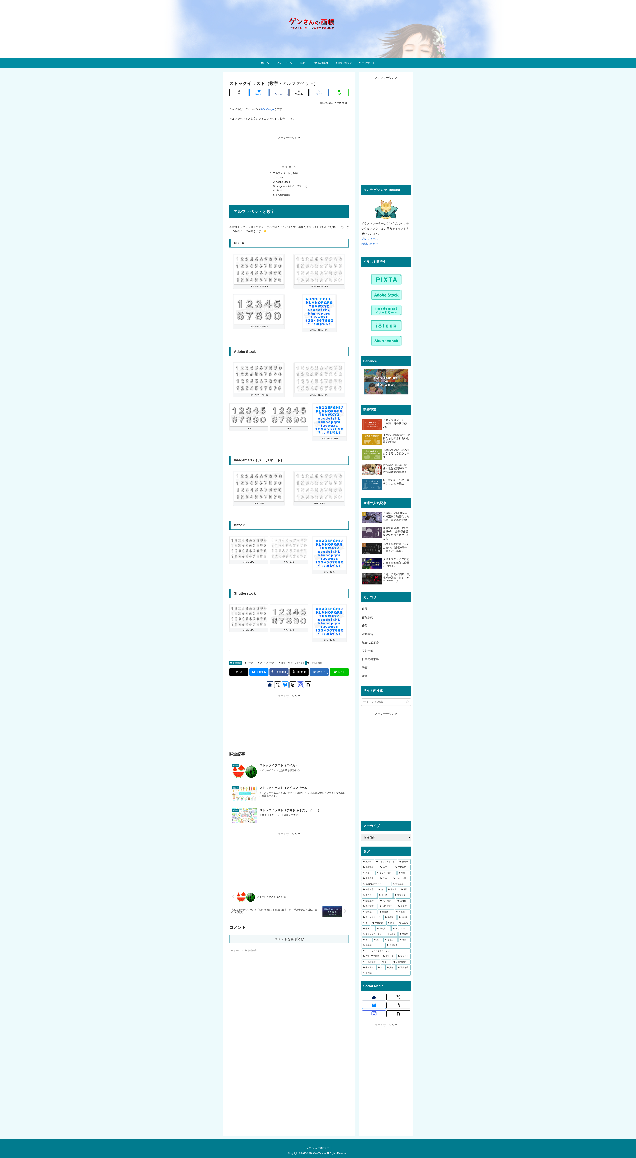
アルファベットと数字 (285, 173)
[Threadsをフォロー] (293, 684)
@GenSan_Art (267, 109)
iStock (279, 190)
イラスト (251, 663)
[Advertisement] (289, 148)
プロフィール (369, 238)
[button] (407, 702)
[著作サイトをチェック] (270, 684)
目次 (284, 167)
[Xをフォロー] (277, 684)
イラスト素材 (316, 663)
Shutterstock (283, 194)
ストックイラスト (268, 663)
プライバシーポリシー (318, 1147)
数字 (283, 663)
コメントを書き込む (289, 939)
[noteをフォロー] (308, 684)
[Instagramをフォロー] (300, 684)
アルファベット (298, 663)
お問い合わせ (369, 244)
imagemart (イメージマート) (291, 186)
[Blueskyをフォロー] (285, 684)
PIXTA (279, 177)
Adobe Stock (283, 181)
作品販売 (237, 663)
